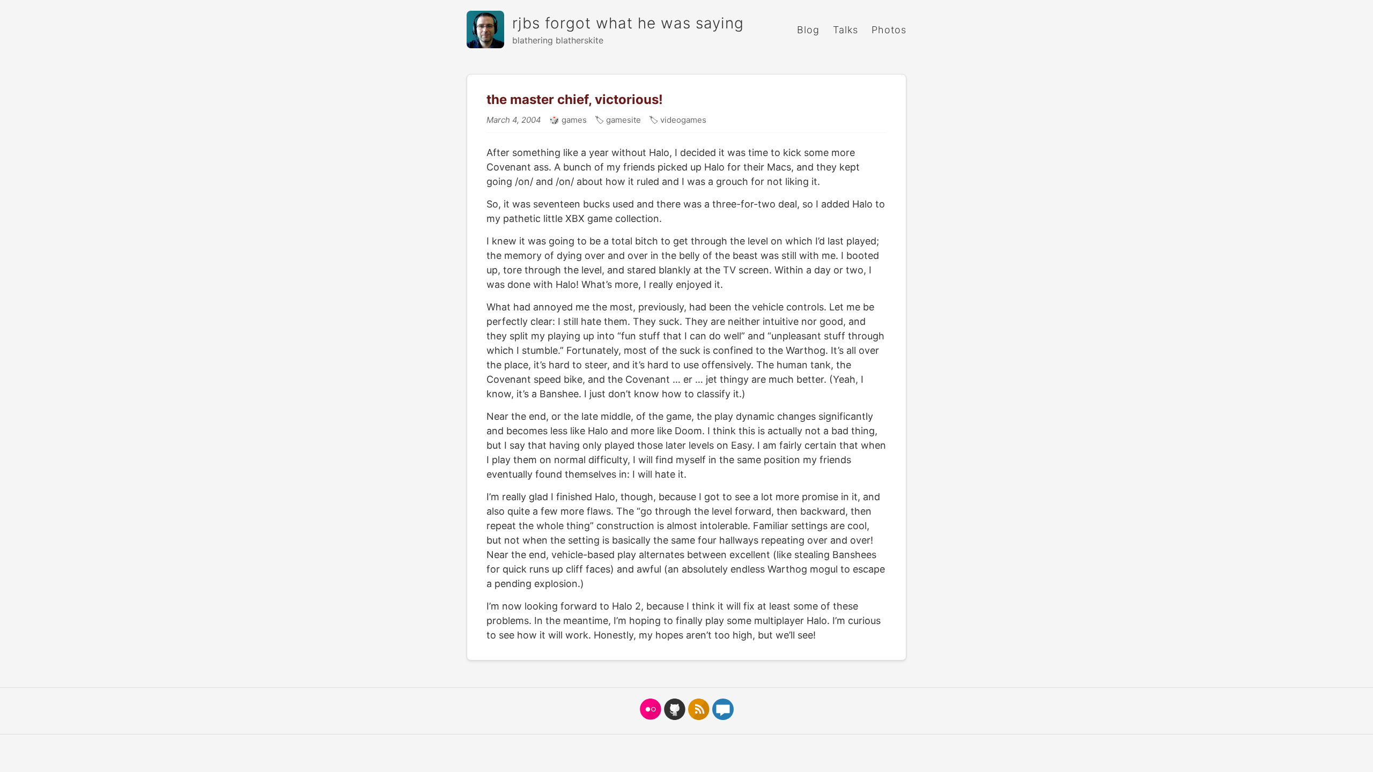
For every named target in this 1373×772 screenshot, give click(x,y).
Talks (845, 29)
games (573, 120)
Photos (889, 29)
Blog (808, 29)
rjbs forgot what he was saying (628, 23)
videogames (682, 120)
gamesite (622, 120)
